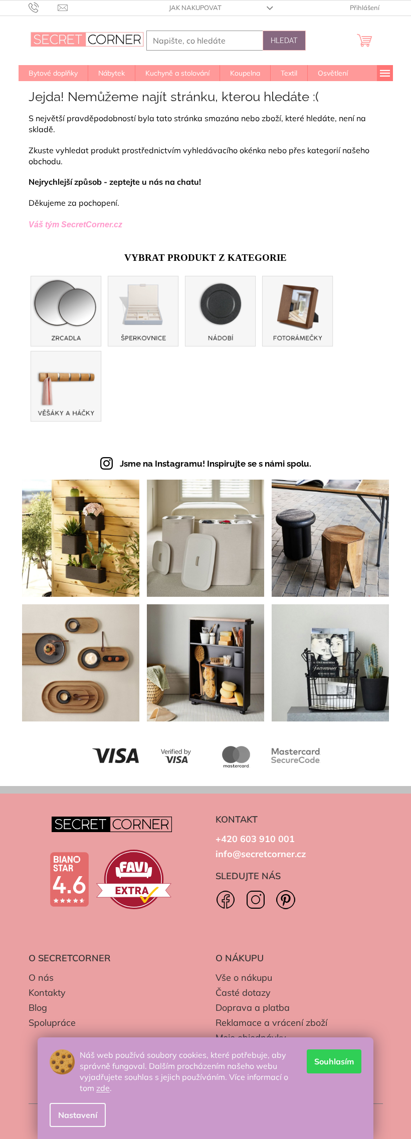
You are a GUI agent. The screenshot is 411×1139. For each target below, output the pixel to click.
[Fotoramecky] (297, 310)
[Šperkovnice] (143, 310)
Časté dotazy (243, 992)
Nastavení (77, 1115)
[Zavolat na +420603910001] (43, 7)
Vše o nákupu (244, 977)
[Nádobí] (220, 310)
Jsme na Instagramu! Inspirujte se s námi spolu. (215, 464)
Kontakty (47, 992)
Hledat (284, 41)
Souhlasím (334, 1061)
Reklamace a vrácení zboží (271, 1022)
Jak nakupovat (195, 8)
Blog (38, 1007)
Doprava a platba (253, 1007)
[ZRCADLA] (66, 310)
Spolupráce (52, 1022)
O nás (41, 977)
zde (103, 1088)
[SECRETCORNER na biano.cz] (69, 880)
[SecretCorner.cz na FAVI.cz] (133, 879)
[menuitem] (53, 73)
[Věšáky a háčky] (66, 385)
